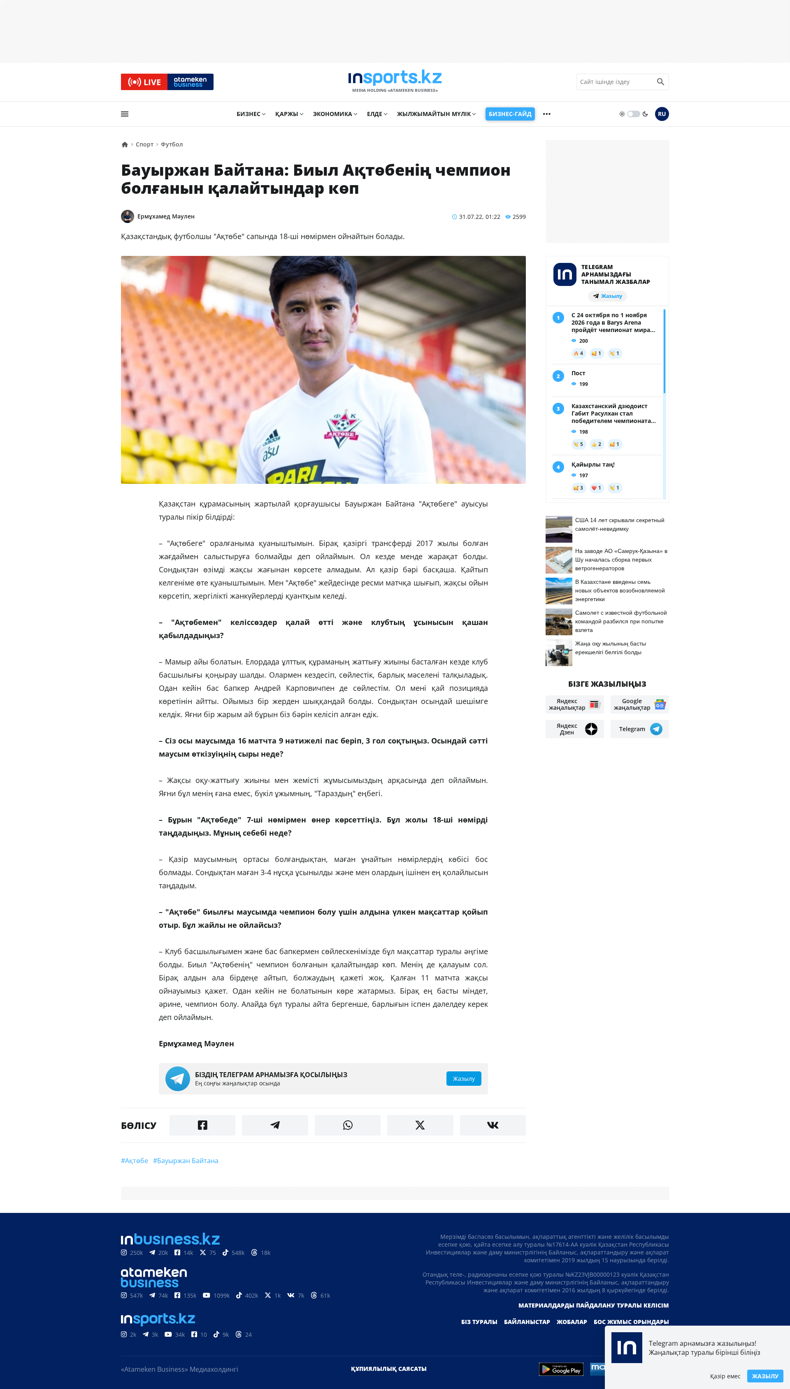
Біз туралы (479, 1322)
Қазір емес (725, 1376)
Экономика (332, 114)
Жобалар (572, 1322)
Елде (374, 114)
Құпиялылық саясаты (389, 1369)
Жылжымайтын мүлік (434, 114)
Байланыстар (527, 1322)
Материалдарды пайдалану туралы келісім (593, 1305)
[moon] (645, 114)
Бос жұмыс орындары (631, 1322)
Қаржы (286, 114)
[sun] (622, 114)
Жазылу (765, 1376)
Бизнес (248, 114)
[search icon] (661, 82)
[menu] (125, 114)
